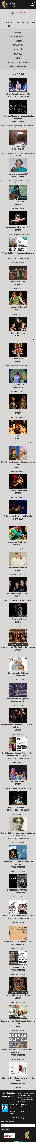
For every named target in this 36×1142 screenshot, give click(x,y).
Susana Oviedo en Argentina (18, 699)
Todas (18, 32)
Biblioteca (12, 1111)
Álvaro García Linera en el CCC (18, 94)
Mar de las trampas (18, 781)
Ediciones (12, 1109)
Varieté (18, 49)
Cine (18, 58)
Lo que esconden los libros (18, 542)
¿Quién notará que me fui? (18, 174)
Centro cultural (13, 1104)
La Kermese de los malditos (18, 593)
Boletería (23, 1109)
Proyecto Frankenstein (18, 490)
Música (18, 54)
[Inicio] (8, 4)
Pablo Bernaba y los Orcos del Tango (18, 995)
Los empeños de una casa (18, 281)
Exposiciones (18, 36)
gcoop (21, 1141)
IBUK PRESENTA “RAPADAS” (18, 890)
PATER (18, 436)
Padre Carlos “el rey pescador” (18, 227)
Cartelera (12, 1113)
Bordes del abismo (18, 146)
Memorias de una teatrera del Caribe (18, 941)
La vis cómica (18, 410)
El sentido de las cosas (18, 568)
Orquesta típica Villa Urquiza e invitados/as (18, 647)
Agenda (12, 1106)
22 (9, 26)
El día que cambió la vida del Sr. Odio (18, 516)
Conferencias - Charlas (18, 62)
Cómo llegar (24, 1106)
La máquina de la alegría (18, 307)
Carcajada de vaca (18, 384)
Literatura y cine (18, 967)
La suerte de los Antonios (18, 673)
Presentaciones (18, 66)
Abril (22, 12)
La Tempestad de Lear (18, 619)
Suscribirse (5, 1130)
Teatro (18, 41)
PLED (22, 1111)
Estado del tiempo (18, 333)
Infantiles (18, 45)
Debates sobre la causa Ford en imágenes (18, 916)
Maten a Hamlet (18, 359)
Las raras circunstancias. (18, 807)
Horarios (23, 1104)
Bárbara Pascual (18, 201)
